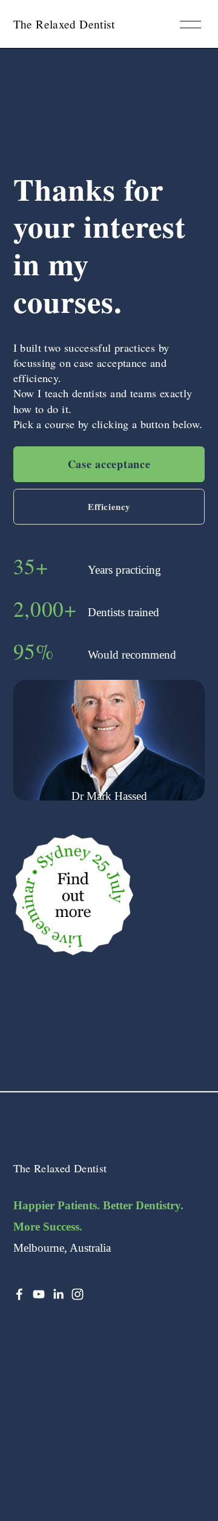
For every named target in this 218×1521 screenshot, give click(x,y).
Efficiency (109, 506)
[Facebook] (19, 1294)
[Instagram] (77, 1294)
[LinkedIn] (58, 1294)
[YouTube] (39, 1294)
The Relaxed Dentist (63, 24)
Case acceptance (109, 464)
